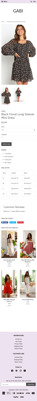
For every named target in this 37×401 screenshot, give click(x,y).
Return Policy (18, 362)
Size (2, 127)
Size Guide (18, 341)
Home (2, 21)
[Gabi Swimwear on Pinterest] (16, 371)
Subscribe (31, 384)
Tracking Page (18, 357)
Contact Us (18, 339)
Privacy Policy (18, 344)
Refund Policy (18, 348)
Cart (34, 1)
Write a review (20, 211)
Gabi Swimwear (23, 390)
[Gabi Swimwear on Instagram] (21, 371)
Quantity (4, 134)
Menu (5, 1)
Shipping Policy (18, 346)
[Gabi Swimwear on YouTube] (25, 371)
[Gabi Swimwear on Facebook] (12, 371)
